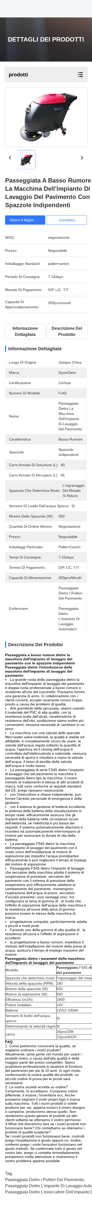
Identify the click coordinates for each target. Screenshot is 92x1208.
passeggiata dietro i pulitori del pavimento (44, 1179)
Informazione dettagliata (25, 331)
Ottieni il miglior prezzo (28, 220)
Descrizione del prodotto (67, 331)
